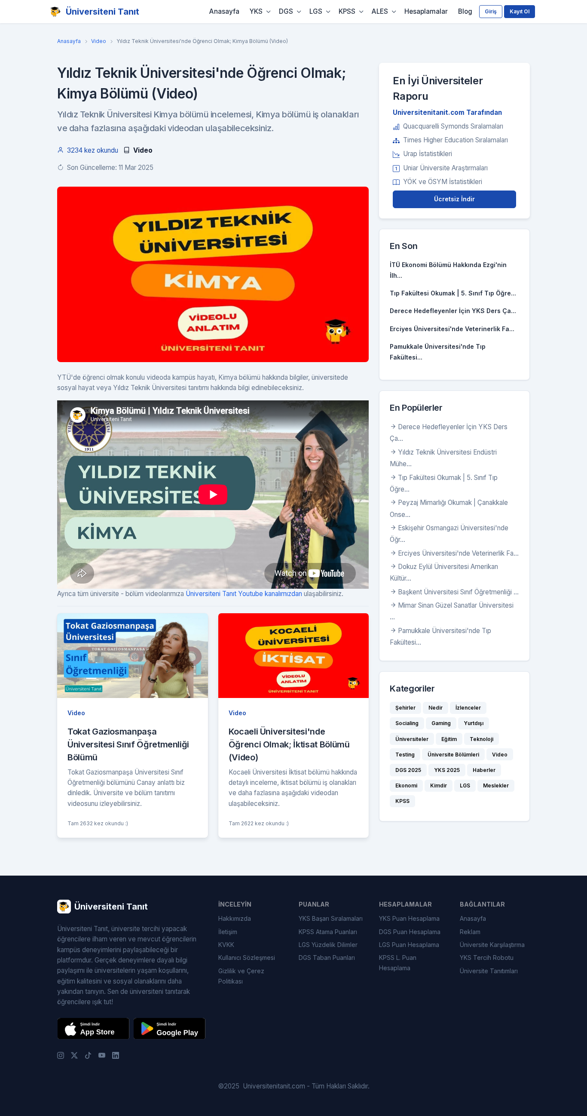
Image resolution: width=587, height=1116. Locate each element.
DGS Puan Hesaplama (409, 931)
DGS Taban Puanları (327, 957)
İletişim (227, 931)
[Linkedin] (115, 1055)
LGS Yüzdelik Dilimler (328, 944)
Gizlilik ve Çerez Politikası (241, 976)
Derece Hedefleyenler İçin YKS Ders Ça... (453, 310)
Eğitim (449, 739)
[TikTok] (88, 1055)
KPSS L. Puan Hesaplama (397, 963)
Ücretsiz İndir (454, 199)
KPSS (347, 11)
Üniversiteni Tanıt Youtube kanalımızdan (244, 594)
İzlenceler (468, 707)
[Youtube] (101, 1055)
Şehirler (405, 707)
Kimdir (438, 785)
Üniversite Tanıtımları (489, 971)
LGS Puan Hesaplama (409, 944)
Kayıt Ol (519, 11)
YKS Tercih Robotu (487, 957)
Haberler (484, 770)
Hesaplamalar (426, 11)
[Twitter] (74, 1055)
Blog (465, 11)
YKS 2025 (447, 770)
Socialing (407, 723)
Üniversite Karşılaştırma (492, 944)
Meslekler (496, 785)
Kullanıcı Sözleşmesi (246, 957)
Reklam (470, 931)
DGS (286, 11)
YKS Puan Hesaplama (409, 918)
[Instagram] (60, 1055)
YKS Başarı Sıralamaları (331, 918)
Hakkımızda (234, 918)
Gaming (441, 723)
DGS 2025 (408, 770)
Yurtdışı (473, 723)
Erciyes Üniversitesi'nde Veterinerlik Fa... (452, 328)
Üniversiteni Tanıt (102, 11)
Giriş (491, 11)
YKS (256, 11)
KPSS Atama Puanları (328, 931)
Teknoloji (481, 739)
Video (98, 41)
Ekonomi (406, 785)
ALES (380, 11)
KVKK (226, 944)
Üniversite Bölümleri (453, 754)
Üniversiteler (411, 739)
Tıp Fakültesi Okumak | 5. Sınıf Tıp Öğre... (453, 293)
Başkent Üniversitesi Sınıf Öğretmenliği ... (458, 592)
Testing (405, 754)
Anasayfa (224, 11)
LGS (315, 11)
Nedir (435, 707)
